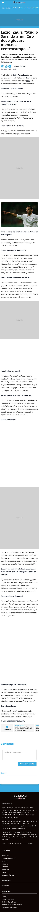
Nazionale (5, 869)
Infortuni (5, 861)
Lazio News (19, 8)
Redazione (5, 886)
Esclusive (5, 867)
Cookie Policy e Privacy (9, 902)
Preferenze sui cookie (9, 907)
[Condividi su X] (9, 66)
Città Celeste (6, 8)
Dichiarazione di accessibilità (12, 905)
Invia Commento (27, 764)
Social (4, 872)
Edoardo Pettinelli (19, 66)
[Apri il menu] (3, 2)
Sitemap (4, 896)
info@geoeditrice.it (18, 828)
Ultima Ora (5, 856)
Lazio (28, 81)
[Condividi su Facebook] (6, 66)
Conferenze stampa (8, 858)
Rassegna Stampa (8, 875)
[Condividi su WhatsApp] (2, 66)
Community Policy (8, 899)
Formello (5, 864)
